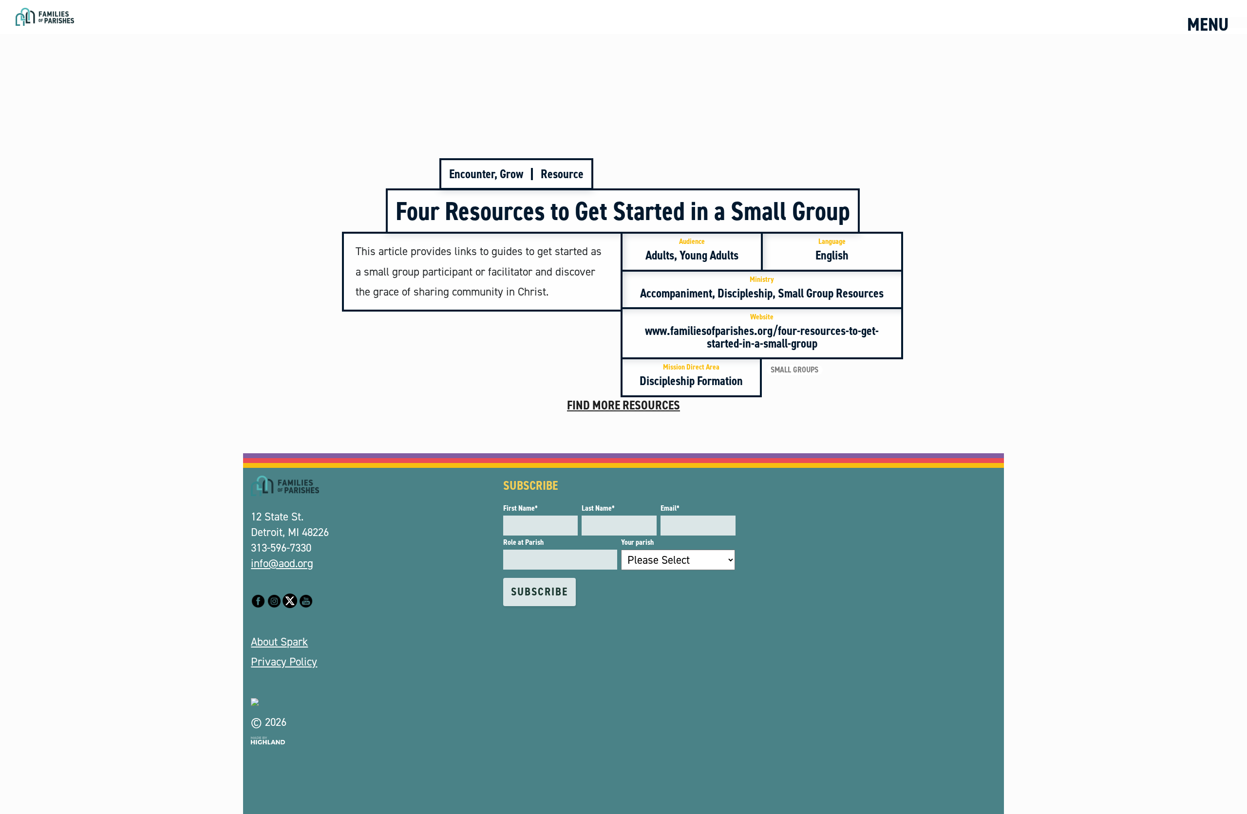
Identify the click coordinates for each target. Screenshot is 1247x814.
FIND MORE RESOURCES (623, 405)
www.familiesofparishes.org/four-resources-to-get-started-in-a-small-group (762, 332)
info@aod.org (282, 563)
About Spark (279, 641)
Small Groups (794, 370)
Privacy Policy (284, 661)
